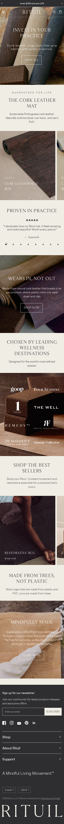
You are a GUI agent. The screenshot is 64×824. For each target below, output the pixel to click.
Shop (6, 737)
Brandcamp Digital (51, 798)
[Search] (54, 12)
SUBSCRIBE (53, 711)
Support (8, 759)
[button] (32, 60)
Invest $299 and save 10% (32, 3)
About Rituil (11, 748)
